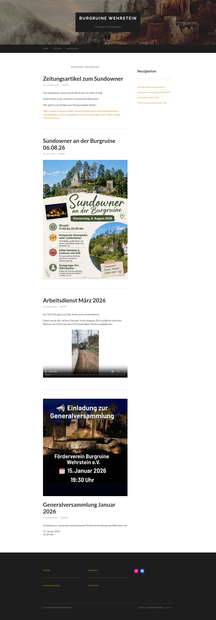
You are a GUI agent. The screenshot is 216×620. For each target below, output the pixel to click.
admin (65, 85)
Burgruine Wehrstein (108, 18)
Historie (58, 49)
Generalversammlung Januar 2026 (152, 103)
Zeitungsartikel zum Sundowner (83, 78)
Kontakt (46, 570)
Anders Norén (157, 608)
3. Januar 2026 (50, 518)
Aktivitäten (73, 49)
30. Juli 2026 (49, 154)
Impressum (93, 570)
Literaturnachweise (51, 585)
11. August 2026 (51, 85)
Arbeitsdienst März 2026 (74, 300)
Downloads (93, 585)
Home (45, 49)
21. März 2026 (50, 307)
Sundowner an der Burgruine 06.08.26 (153, 92)
